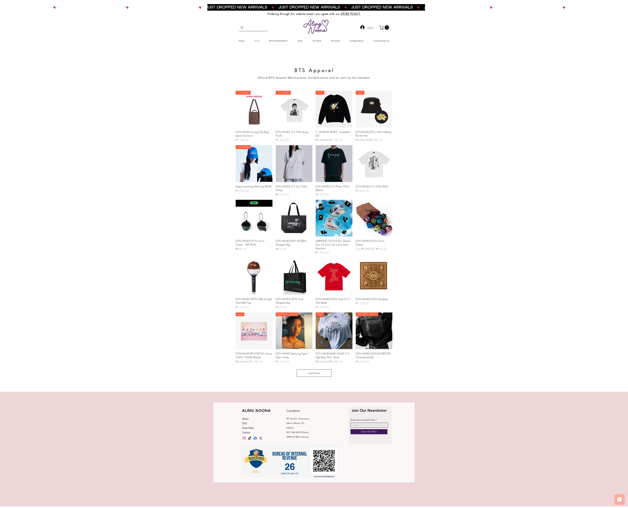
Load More (314, 373)
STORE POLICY (350, 14)
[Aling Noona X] (261, 438)
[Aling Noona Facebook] (255, 438)
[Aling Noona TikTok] (250, 438)
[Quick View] (294, 163)
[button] (384, 27)
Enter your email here (362, 420)
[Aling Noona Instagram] (244, 438)
